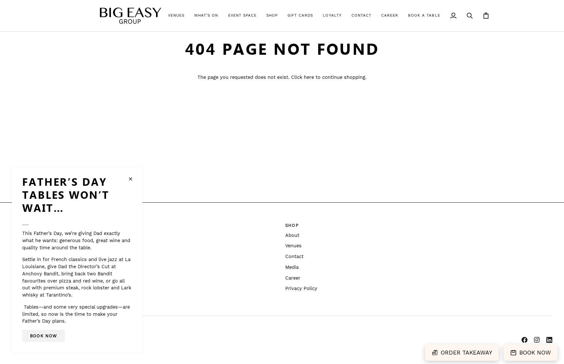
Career (292, 278)
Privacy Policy (301, 288)
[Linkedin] (549, 340)
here (309, 77)
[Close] (133, 179)
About (292, 235)
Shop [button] (292, 225)
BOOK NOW (535, 352)
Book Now (43, 335)
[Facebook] (524, 340)
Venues (293, 246)
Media (292, 267)
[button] (176, 15)
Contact (294, 256)
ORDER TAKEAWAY (466, 352)
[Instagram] (537, 340)
